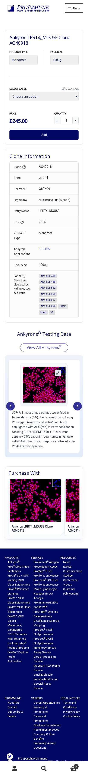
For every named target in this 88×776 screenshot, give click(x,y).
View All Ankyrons (44, 347)
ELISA (46, 249)
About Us (13, 702)
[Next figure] (77, 406)
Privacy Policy (71, 711)
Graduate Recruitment (47, 725)
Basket (68, 765)
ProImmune (13, 698)
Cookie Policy (71, 716)
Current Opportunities (47, 702)
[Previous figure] (10, 406)
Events (67, 566)
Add (44, 134)
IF (40, 249)
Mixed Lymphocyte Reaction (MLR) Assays (45, 593)
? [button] (24, 167)
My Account (14, 768)
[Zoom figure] (58, 373)
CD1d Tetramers (17, 634)
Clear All (72, 88)
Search (44, 768)
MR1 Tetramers (17, 638)
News (66, 562)
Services (37, 557)
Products (12, 557)
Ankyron (13, 562)
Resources (68, 557)
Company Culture (44, 734)
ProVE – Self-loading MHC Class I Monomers (19, 580)
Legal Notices (70, 698)
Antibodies (14, 661)
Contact (12, 707)
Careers (37, 698)
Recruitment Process (46, 729)
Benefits (39, 738)
